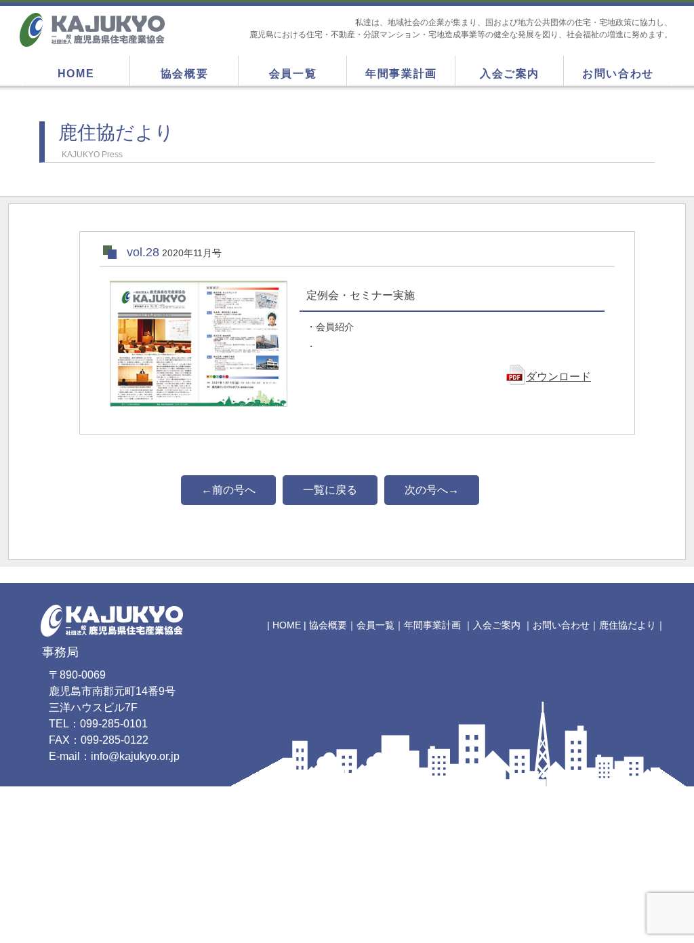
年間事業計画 (401, 73)
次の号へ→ (432, 490)
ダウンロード (558, 376)
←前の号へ (228, 490)
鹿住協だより (627, 625)
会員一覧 (293, 73)
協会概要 (184, 73)
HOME (76, 73)
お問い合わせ (618, 73)
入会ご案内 (509, 73)
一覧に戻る (330, 490)
